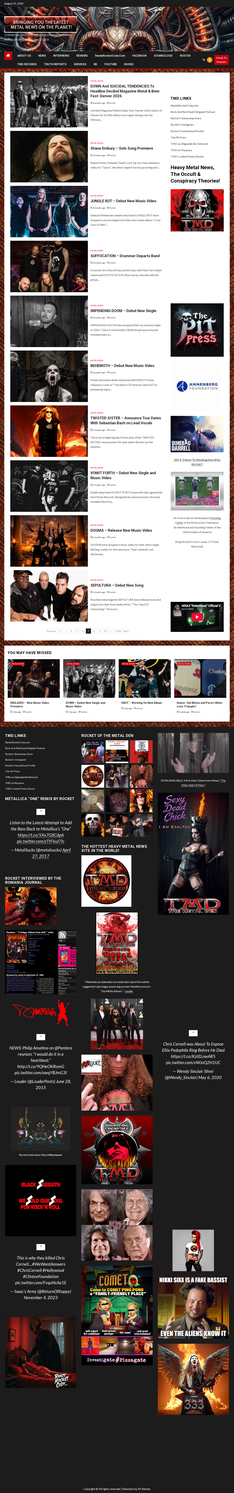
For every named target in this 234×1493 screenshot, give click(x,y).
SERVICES (80, 64)
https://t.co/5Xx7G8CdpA (41, 834)
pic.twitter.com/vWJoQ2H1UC (193, 1062)
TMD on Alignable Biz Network (189, 143)
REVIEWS (82, 55)
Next (126, 630)
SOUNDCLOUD (163, 55)
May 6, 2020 (210, 1077)
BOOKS (128, 64)
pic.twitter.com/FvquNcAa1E (40, 1282)
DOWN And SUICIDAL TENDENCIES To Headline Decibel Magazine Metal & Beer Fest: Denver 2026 (125, 91)
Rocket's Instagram (182, 124)
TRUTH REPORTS (55, 64)
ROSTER (185, 55)
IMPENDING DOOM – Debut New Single (123, 311)
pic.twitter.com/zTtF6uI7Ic (40, 841)
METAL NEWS (96, 81)
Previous (51, 630)
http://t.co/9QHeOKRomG (40, 1066)
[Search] (204, 59)
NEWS (42, 55)
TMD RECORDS (27, 64)
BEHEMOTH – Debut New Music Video (122, 366)
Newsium (128, 1488)
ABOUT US (24, 55)
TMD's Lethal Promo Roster (187, 156)
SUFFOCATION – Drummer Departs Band (125, 256)
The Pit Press (178, 137)
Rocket (112, 103)
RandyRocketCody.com (110, 55)
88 (95, 64)
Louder (129, 991)
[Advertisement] (197, 575)
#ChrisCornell (29, 1270)
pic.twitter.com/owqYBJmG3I (41, 1072)
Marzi (51, 1154)
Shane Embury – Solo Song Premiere (121, 148)
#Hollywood (53, 1270)
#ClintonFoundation (41, 1276)
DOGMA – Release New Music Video (121, 530)
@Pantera (63, 1047)
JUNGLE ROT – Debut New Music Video (123, 201)
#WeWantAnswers (48, 1264)
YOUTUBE (110, 64)
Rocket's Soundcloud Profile (187, 131)
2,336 (118, 630)
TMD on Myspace (181, 150)
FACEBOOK (139, 55)
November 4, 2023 (41, 1297)
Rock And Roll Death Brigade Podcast (193, 111)
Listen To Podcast (221, 59)
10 (105, 630)
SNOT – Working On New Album (141, 702)
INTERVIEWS (61, 55)
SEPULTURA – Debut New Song (117, 585)
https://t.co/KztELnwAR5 (193, 1056)
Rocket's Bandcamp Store (186, 118)
